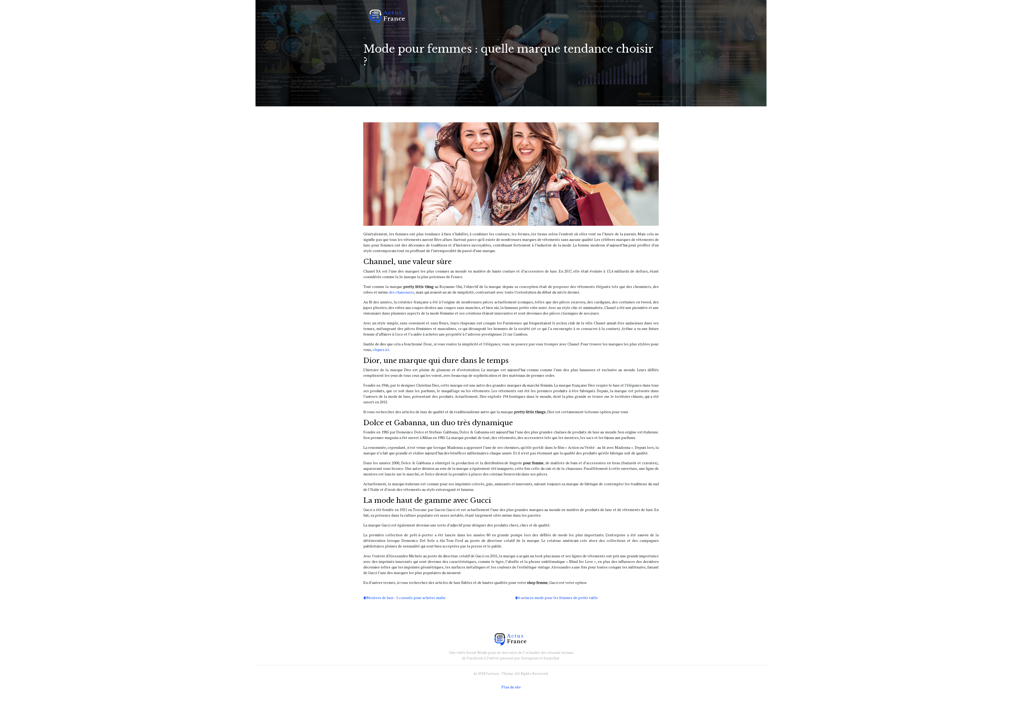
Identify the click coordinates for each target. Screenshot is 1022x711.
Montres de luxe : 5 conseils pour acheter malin (405, 597)
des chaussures (401, 292)
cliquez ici (381, 349)
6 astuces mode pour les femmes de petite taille (558, 597)
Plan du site (511, 686)
